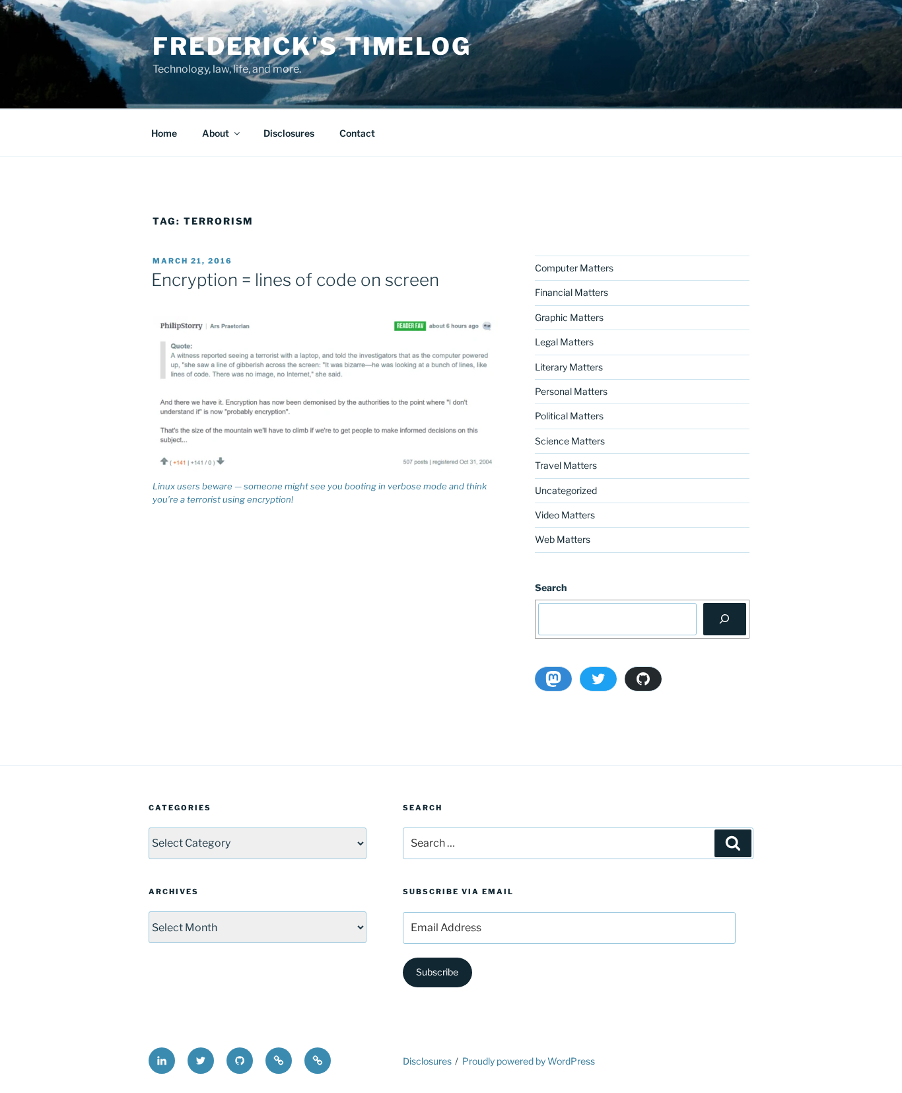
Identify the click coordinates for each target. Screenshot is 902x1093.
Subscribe (437, 971)
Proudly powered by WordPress (528, 1061)
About (215, 133)
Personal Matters (571, 391)
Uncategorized (566, 490)
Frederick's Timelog (312, 46)
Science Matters (570, 440)
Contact (357, 133)
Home (164, 133)
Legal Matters (564, 341)
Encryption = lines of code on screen (295, 279)
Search (551, 587)
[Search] (724, 619)
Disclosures (288, 133)
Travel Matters (566, 465)
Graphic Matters (569, 317)
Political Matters (569, 415)
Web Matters (562, 539)
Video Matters (565, 514)
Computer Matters (574, 267)
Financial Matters (571, 292)
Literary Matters (569, 366)
